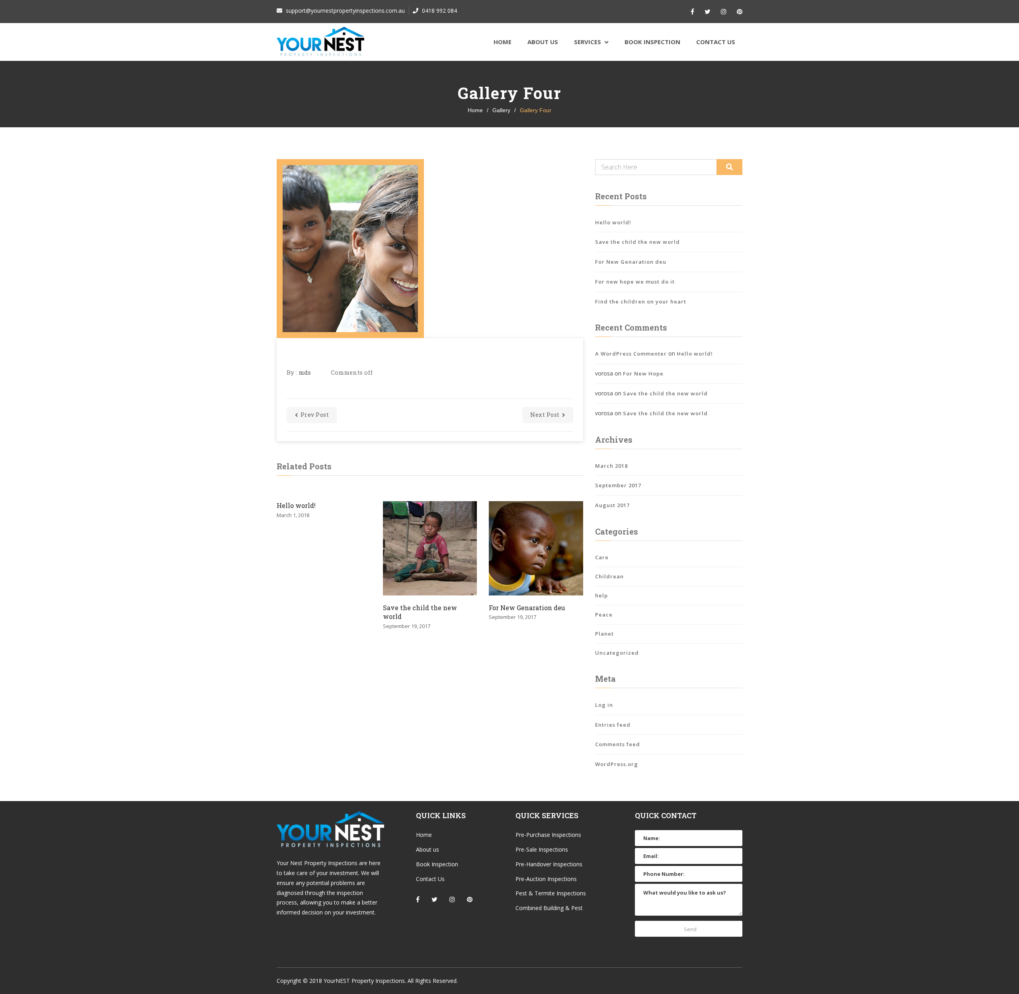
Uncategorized (617, 652)
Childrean (609, 576)
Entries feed (613, 724)
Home (502, 42)
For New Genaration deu (527, 607)
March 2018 (611, 465)
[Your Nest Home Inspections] (320, 42)
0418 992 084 (438, 10)
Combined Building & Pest (549, 908)
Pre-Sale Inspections (541, 849)
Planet (604, 633)
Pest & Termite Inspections (550, 893)
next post (545, 414)
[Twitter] (708, 11)
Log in (604, 704)
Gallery (501, 110)
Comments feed (617, 744)
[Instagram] (723, 11)
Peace (604, 614)
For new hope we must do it (635, 281)
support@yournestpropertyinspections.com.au (344, 10)
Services (587, 42)
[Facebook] (692, 11)
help (601, 595)
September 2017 (618, 485)
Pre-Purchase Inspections (548, 834)
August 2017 (612, 505)
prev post (315, 414)
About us (542, 42)
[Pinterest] (739, 11)
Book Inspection (652, 42)
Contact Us (715, 42)
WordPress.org (616, 764)
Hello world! (296, 505)
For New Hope (643, 373)
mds (305, 372)
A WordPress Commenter (631, 353)
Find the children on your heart (640, 301)
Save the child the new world (420, 612)
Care (602, 557)
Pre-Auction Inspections (546, 879)
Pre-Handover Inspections (548, 864)
